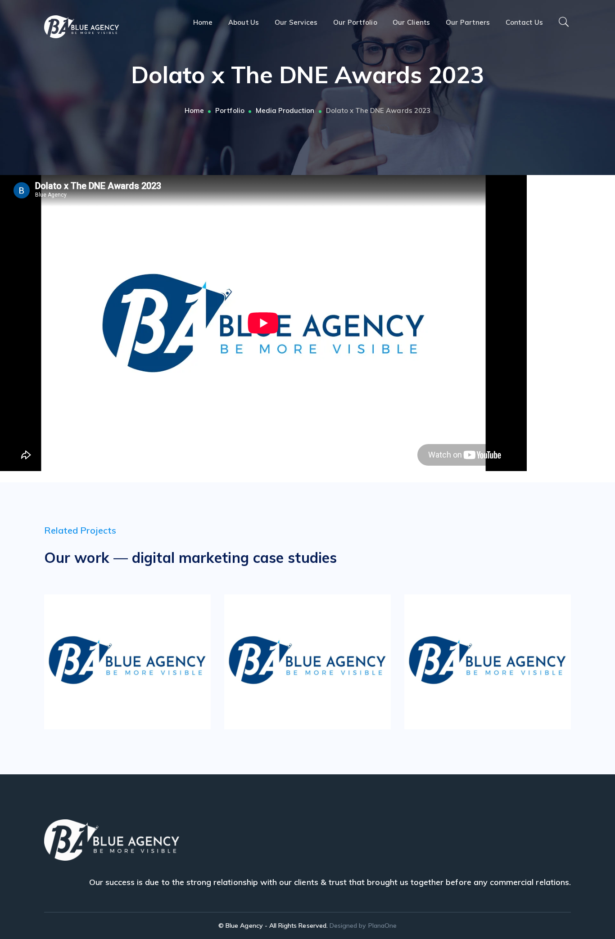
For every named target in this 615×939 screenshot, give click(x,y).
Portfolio (229, 110)
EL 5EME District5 (321, 659)
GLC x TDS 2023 (141, 659)
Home (194, 110)
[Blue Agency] (81, 26)
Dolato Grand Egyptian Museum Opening (501, 659)
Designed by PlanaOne (363, 925)
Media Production (285, 110)
